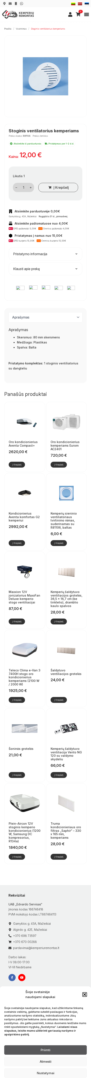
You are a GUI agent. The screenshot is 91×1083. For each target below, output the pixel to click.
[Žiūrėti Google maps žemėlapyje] (4, 3)
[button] (85, 994)
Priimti (45, 1050)
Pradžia (7, 28)
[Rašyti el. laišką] (10, 3)
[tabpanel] (45, 353)
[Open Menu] (86, 14)
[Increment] (30, 187)
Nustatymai (45, 1073)
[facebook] (12, 977)
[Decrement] (16, 187)
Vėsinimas (21, 28)
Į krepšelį (61, 187)
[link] (70, 14)
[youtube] (21, 977)
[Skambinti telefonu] (16, 3)
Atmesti (45, 1061)
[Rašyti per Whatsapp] (21, 3)
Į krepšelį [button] (16, 464)
